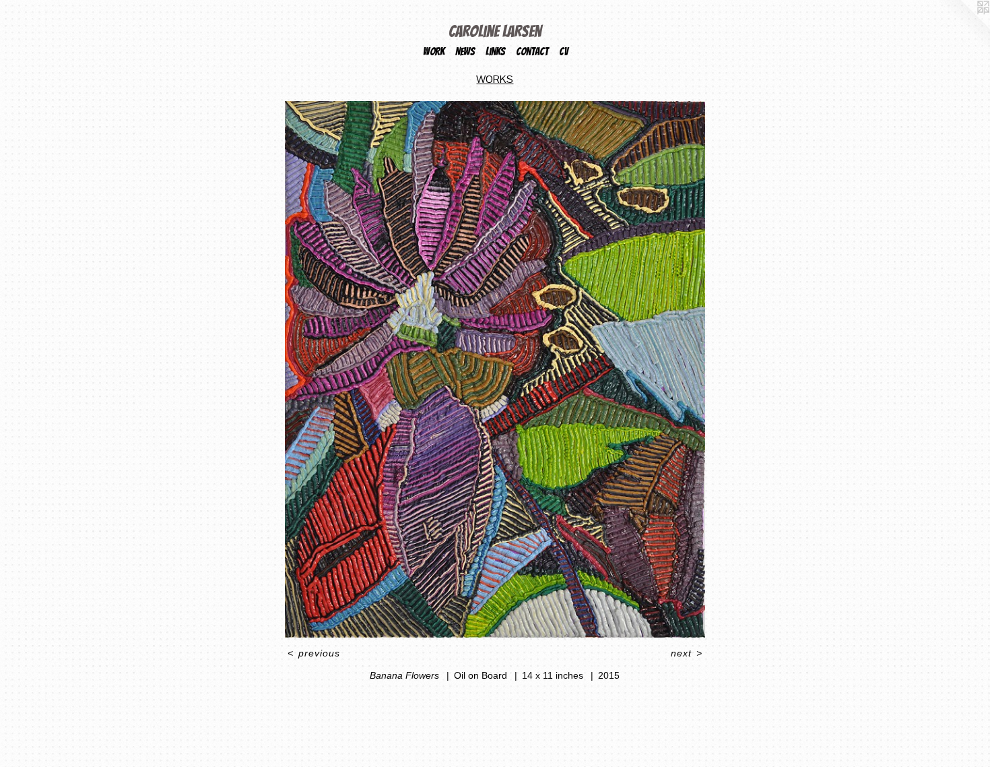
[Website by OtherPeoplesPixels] (963, 27)
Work (433, 51)
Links (495, 51)
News (465, 51)
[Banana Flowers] (495, 369)
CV (563, 51)
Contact (532, 51)
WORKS (494, 79)
